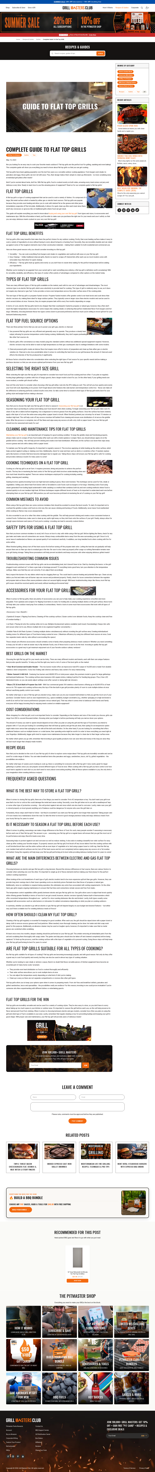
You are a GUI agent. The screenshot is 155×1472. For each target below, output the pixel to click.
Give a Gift (31, 8)
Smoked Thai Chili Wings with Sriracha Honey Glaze (129, 157)
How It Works (108, 8)
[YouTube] (133, 210)
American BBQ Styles (126, 75)
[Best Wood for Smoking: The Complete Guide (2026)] (132, 176)
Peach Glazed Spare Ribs (127, 125)
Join (85, 1065)
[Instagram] (124, 210)
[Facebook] (119, 210)
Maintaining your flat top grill (16, 435)
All (144, 92)
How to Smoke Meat (125, 71)
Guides (38, 39)
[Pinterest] (128, 210)
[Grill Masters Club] (77, 7)
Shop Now (77, 1281)
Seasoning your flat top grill (69, 406)
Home (18, 39)
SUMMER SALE (59, 2)
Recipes (121, 92)
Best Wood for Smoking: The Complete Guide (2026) (129, 189)
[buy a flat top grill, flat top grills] (59, 225)
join (143, 1435)
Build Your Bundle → (20, 1209)
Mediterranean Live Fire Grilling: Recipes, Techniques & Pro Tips (95, 1165)
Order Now (92, 35)
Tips (34, 155)
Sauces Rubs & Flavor (126, 86)
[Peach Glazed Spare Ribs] (132, 114)
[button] (8, 8)
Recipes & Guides (122, 8)
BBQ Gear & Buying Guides (127, 82)
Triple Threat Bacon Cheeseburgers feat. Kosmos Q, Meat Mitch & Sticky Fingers (23, 1167)
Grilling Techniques (14, 155)
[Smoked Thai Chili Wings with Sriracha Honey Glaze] (132, 144)
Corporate (135, 8)
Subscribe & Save (18, 8)
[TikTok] (137, 210)
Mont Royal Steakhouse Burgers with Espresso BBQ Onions (132, 1165)
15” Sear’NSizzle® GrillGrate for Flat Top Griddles (78, 1273)
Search (100, 53)
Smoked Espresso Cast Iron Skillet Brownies (59, 1165)
